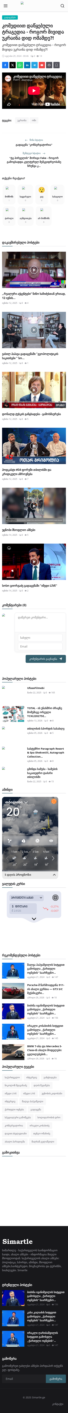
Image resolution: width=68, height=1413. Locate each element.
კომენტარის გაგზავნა (43, 659)
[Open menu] (5, 6)
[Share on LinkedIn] (27, 65)
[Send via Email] (42, 65)
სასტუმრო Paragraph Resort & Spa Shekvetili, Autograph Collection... (45, 752)
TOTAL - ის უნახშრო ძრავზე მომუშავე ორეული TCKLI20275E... (44, 712)
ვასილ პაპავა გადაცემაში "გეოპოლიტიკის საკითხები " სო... (30, 356)
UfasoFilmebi (35, 688)
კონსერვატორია (14, 1125)
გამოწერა (56, 1379)
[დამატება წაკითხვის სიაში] (56, 65)
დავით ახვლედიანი (16, 1133)
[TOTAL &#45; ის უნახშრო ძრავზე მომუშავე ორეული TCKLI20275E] (13, 714)
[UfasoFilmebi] (13, 694)
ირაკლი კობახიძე (40, 1125)
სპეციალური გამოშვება (18, 1117)
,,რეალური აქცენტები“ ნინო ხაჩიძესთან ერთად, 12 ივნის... (34, 296)
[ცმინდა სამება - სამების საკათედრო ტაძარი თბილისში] (13, 775)
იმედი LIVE (11, 1093)
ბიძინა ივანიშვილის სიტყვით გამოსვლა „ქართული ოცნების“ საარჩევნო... (46, 1009)
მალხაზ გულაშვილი (43, 1141)
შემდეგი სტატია (32, 153)
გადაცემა (36, 1109)
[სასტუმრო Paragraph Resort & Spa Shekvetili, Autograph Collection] (13, 755)
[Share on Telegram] (34, 65)
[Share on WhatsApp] (20, 65)
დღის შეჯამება (42, 1085)
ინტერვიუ (31, 1077)
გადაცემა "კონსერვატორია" (34, 144)
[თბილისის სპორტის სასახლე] (13, 734)
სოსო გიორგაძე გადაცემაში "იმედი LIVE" (29, 586)
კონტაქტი (57, 1404)
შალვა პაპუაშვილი (32, 1101)
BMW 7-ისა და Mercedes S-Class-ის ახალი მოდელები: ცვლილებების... (44, 1050)
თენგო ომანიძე (41, 1133)
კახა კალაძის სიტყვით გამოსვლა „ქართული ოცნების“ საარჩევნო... (41, 1316)
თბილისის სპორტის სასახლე (46, 728)
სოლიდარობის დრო (48, 1117)
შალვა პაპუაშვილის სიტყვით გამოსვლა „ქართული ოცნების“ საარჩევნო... (46, 968)
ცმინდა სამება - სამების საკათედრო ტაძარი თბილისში (42, 773)
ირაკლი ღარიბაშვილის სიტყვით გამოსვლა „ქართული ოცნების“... (42, 1336)
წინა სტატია (36, 139)
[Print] (49, 65)
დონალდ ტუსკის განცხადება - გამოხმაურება (31, 414)
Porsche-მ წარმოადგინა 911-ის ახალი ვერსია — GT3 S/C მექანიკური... (45, 989)
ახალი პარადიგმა (15, 1141)
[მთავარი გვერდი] (34, 6)
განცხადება (50, 1077)
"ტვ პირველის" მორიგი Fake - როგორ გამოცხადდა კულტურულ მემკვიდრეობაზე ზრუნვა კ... (34, 162)
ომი (34, 120)
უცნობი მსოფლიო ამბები (18, 530)
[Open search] (62, 6)
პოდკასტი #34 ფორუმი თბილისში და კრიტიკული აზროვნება (26, 472)
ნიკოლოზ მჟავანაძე (16, 1085)
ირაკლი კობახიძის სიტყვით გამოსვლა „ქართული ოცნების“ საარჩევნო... (45, 1029)
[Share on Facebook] (5, 65)
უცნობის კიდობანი (52, 1093)
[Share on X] (12, 65)
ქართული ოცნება (14, 1109)
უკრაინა (22, 120)
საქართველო (12, 1077)
